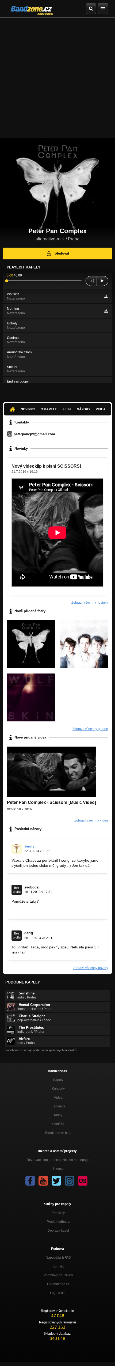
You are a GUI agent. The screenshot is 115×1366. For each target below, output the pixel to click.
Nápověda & (58, 1257)
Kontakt (58, 1266)
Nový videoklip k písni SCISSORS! (46, 466)
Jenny (29, 846)
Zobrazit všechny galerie (90, 729)
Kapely (58, 1080)
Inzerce (58, 1169)
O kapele (49, 409)
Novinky (28, 409)
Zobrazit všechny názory (90, 968)
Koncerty (58, 1089)
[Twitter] (56, 1181)
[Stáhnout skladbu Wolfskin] (106, 296)
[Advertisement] (57, 77)
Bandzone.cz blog (58, 1133)
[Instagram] (69, 1181)
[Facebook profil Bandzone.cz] (30, 1181)
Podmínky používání (58, 1275)
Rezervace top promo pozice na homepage (58, 1160)
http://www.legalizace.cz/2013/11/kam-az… (47, 906)
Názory (83, 409)
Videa (101, 409)
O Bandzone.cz (58, 1284)
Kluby (58, 1115)
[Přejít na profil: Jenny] (16, 849)
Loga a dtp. (58, 1293)
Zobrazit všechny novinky (89, 602)
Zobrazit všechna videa (91, 820)
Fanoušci (58, 1106)
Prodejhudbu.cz (58, 1222)
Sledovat (62, 253)
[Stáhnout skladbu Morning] (106, 311)
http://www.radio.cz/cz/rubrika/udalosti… (45, 911)
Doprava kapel (58, 1230)
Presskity (58, 1213)
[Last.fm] (82, 1181)
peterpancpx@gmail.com (34, 434)
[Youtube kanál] (43, 1181)
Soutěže (58, 1124)
